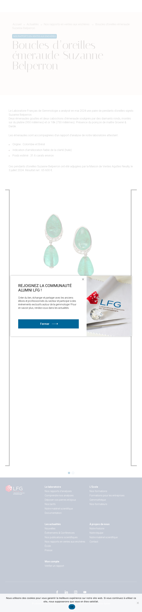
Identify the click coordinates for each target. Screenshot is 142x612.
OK (72, 606)
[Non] (137, 603)
